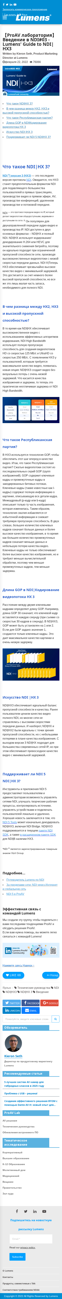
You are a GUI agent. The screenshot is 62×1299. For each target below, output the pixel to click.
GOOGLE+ (54, 1003)
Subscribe (17, 1256)
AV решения (10, 1120)
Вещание (8, 1181)
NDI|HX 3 (26, 991)
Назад (54, 975)
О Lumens (8, 1270)
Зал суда (8, 1193)
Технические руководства (33, 987)
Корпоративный (12, 1152)
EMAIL (33, 1011)
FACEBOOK (33, 1003)
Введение (42, 991)
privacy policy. (27, 1247)
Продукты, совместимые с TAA (19, 1283)
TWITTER (15, 1003)
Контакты (8, 1277)
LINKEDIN (14, 1011)
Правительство (12, 1187)
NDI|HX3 (11, 991)
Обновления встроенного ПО (20, 1132)
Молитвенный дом (14, 1170)
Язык (24, 14)
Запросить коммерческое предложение (25, 9)
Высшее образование (16, 1158)
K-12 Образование (14, 1164)
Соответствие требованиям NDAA (21, 1289)
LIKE (15, 975)
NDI (56, 987)
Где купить (10, 14)
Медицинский (11, 1176)
